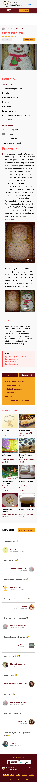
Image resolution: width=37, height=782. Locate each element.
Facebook (6, 774)
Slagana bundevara (12, 385)
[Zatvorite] (1, 4)
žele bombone (13, 364)
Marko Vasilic (15, 587)
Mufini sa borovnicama (13, 389)
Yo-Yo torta (10, 450)
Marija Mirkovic (21, 645)
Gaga (24, 606)
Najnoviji (10, 375)
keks (9, 357)
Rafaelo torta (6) (27, 425)
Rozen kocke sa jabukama (10, 505)
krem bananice (13, 361)
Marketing (9, 769)
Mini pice (8, 396)
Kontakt (15, 769)
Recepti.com (3, 768)
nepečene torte (13, 359)
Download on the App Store (13, 762)
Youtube (18, 774)
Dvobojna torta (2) (27, 478)
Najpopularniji (27, 375)
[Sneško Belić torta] (20, 242)
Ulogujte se (24, 11)
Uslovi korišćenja (28, 768)
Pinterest (31, 774)
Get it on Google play (25, 762)
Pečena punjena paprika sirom (17, 400)
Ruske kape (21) (11, 393)
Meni (18, 779)
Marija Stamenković (18, 29)
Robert (13, 549)
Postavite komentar (26, 530)
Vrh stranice (17, 757)
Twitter (12, 774)
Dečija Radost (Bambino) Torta (10, 478)
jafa (26, 357)
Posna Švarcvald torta (27, 450)
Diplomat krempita (27, 505)
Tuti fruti (10, 425)
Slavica (13, 743)
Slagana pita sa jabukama (15, 381)
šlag (17, 357)
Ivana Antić (22, 721)
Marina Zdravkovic (17, 664)
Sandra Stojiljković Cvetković (15, 683)
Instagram (24, 774)
